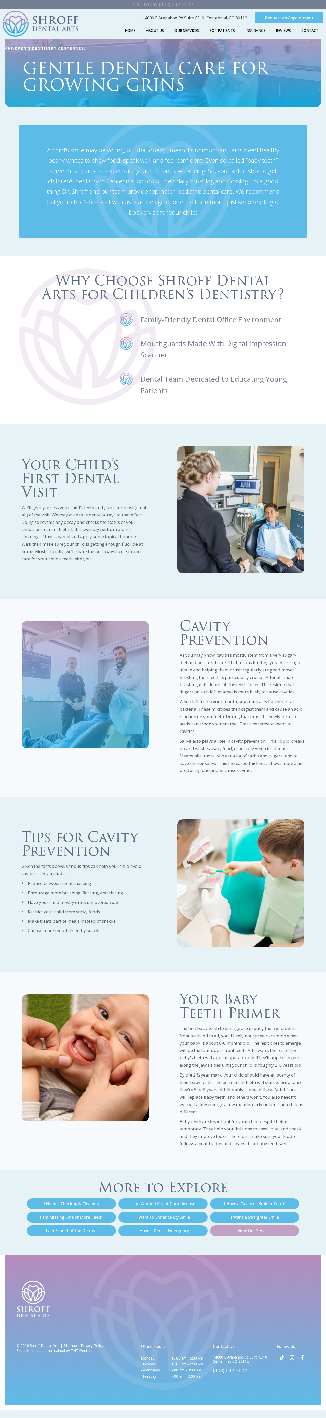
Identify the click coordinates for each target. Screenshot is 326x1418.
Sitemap (70, 1345)
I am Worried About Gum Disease (163, 1203)
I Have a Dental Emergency (163, 1230)
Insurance (255, 30)
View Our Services (255, 1230)
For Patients (222, 30)
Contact (309, 30)
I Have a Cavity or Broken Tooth (255, 1203)
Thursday (148, 1376)
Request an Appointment (289, 18)
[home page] (40, 24)
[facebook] (302, 1357)
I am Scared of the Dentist (71, 1230)
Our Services (186, 30)
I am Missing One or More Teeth (71, 1217)
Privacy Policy (92, 1345)
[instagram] (292, 1357)
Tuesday (148, 1364)
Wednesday (150, 1370)
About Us (155, 30)
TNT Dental (80, 1350)
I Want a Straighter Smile (255, 1217)
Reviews (283, 30)
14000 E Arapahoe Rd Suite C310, (195, 18)
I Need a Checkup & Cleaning (71, 1203)
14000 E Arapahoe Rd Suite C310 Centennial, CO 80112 (240, 1359)
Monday (147, 1358)
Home (130, 30)
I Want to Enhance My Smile (163, 1217)
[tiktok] (282, 1357)
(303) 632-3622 (163, 4)
